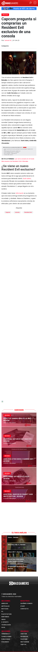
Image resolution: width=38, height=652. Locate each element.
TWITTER (23, 634)
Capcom (8, 212)
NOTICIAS (4, 609)
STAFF (22, 606)
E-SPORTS (4, 622)
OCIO (3, 627)
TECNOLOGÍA (6, 625)
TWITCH (23, 644)
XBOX (3, 619)
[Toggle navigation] (34, 2)
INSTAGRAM (24, 642)
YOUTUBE (23, 639)
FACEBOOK (24, 636)
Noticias (5, 15)
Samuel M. (8, 40)
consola (17, 212)
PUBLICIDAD (5, 639)
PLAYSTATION (6, 614)
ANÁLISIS (4, 603)
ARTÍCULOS (5, 606)
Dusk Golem (27, 178)
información (20, 193)
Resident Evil (28, 212)
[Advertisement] (19, 317)
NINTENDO (5, 617)
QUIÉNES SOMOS (26, 603)
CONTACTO (24, 609)
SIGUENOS (5, 642)
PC (2, 611)
